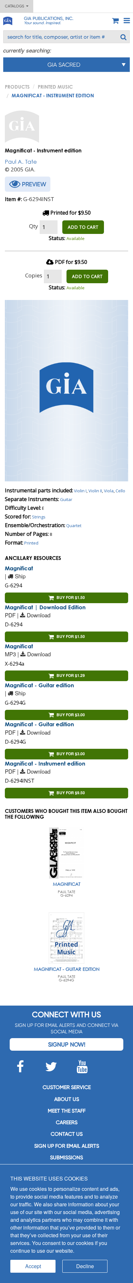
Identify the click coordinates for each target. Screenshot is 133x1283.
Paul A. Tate (21, 161)
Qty (33, 226)
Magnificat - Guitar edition (39, 685)
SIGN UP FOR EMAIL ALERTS (66, 1146)
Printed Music (55, 87)
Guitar (66, 499)
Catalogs (15, 6)
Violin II (95, 491)
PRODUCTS (17, 87)
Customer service (67, 1087)
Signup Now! (66, 1044)
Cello (120, 491)
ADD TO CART (83, 227)
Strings (39, 517)
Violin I (80, 491)
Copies (33, 275)
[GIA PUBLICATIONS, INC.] (7, 20)
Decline (85, 1266)
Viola (109, 491)
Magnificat (19, 568)
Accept (33, 1266)
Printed (31, 543)
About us (66, 1099)
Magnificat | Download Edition (45, 607)
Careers (66, 1122)
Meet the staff (67, 1111)
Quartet (73, 525)
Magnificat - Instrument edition (45, 763)
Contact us (67, 1134)
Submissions (66, 1157)
